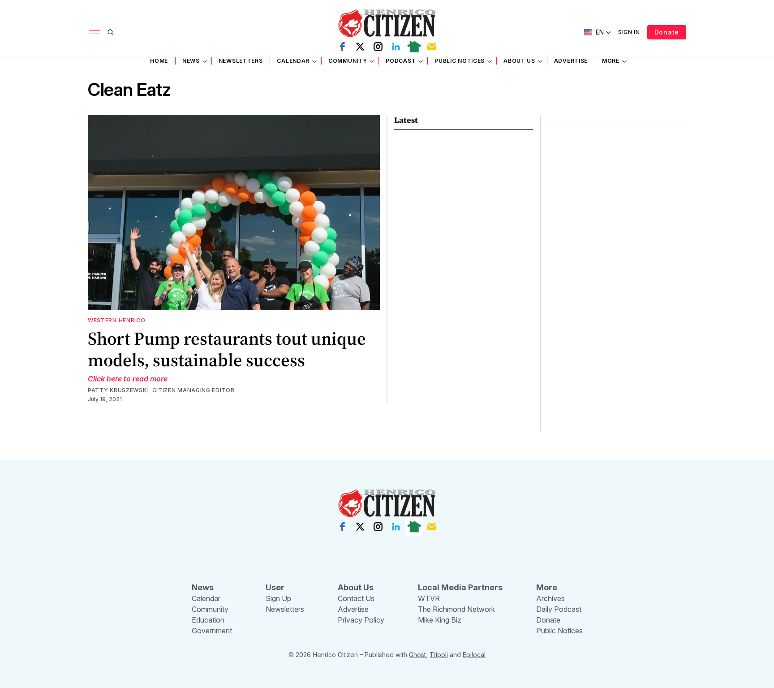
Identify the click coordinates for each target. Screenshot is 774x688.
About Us (519, 60)
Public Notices (459, 60)
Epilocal (474, 654)
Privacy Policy (361, 619)
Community (347, 60)
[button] (597, 32)
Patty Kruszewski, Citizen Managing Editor (161, 390)
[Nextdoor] (414, 47)
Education (208, 619)
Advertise (571, 60)
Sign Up (278, 598)
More (610, 60)
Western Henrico (117, 320)
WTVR (429, 598)
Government (212, 630)
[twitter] (360, 47)
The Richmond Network (456, 609)
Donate (666, 32)
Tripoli (439, 654)
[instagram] (378, 47)
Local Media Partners (460, 587)
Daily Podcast (558, 609)
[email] (432, 47)
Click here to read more (128, 378)
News (191, 60)
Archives (550, 598)
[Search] (110, 32)
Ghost (417, 654)
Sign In (629, 32)
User (275, 587)
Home (159, 60)
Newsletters (241, 60)
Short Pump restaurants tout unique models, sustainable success (227, 349)
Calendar (293, 60)
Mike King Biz (439, 619)
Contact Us (356, 598)
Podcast (401, 60)
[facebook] (342, 47)
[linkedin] (396, 47)
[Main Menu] (94, 32)
